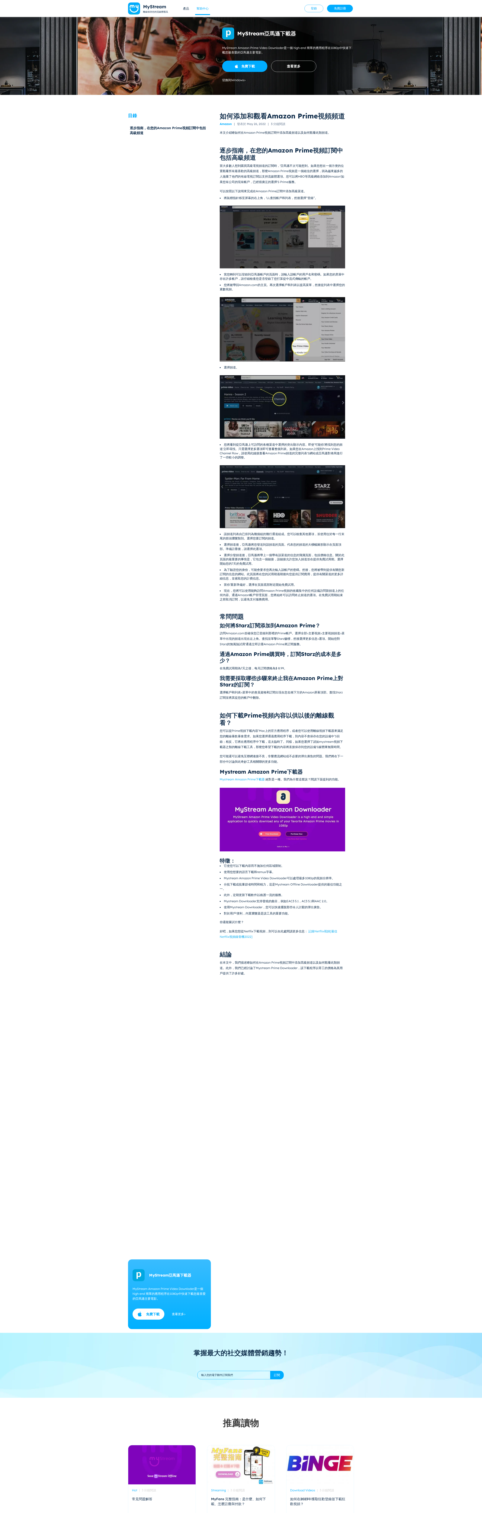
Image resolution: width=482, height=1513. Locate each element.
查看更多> (178, 1314)
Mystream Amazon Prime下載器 (242, 779)
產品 (186, 8)
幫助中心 (203, 8)
